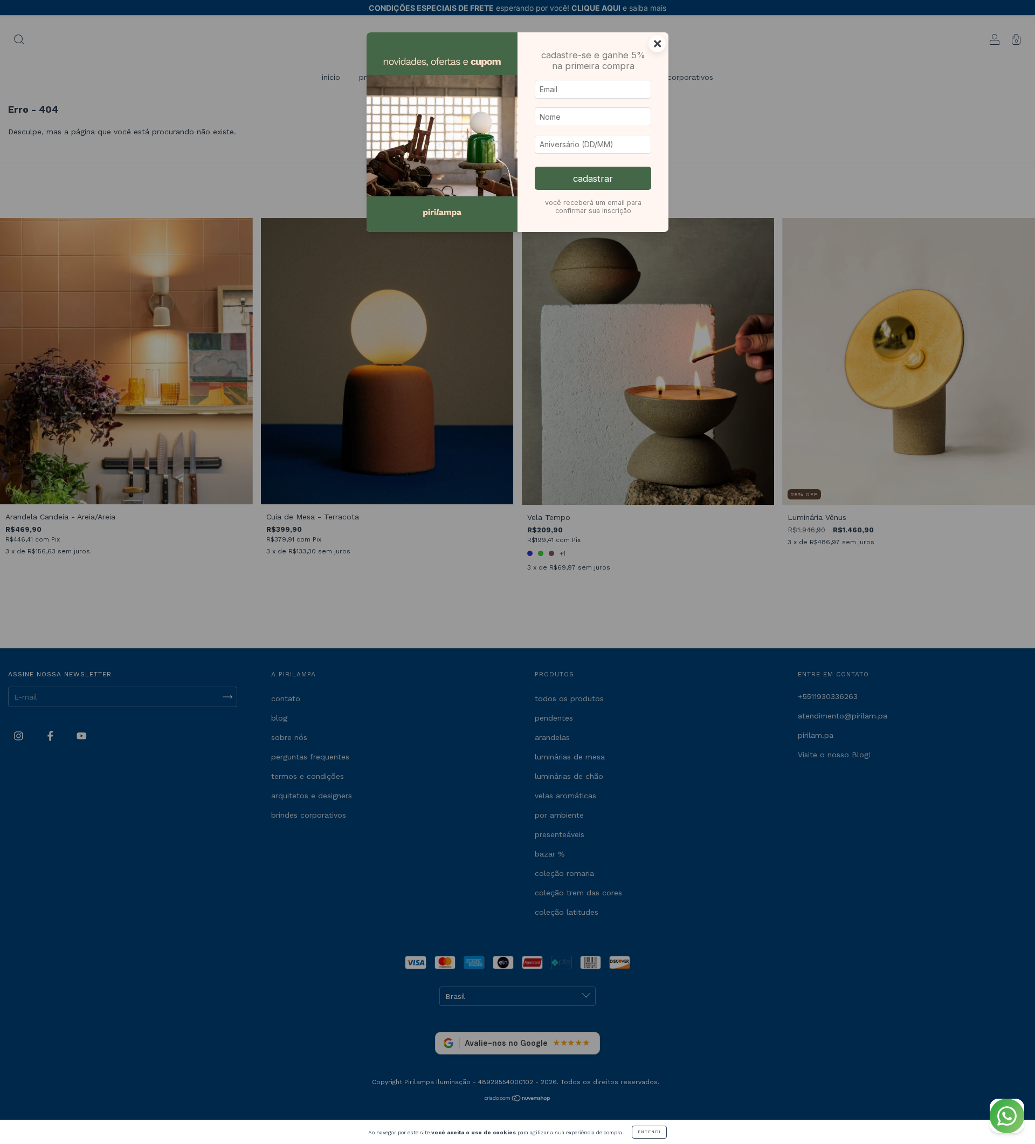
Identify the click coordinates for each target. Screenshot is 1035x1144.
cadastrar (593, 178)
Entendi (649, 1131)
